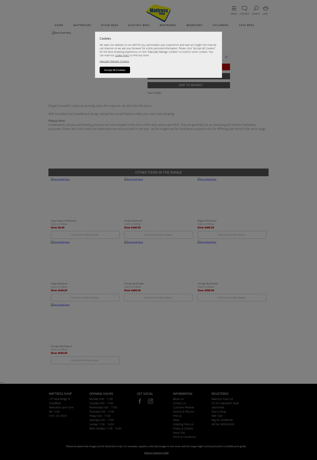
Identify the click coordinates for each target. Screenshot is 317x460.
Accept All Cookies (114, 70)
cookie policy (122, 55)
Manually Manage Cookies (114, 61)
